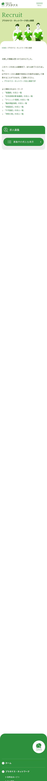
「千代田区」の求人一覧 (13, 110)
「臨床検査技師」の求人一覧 (15, 103)
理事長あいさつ (13, 777)
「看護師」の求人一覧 (13, 93)
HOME (4, 48)
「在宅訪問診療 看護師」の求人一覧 (18, 96)
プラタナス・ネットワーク (17, 771)
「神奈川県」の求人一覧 (13, 114)
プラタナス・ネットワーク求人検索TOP (20, 81)
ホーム (8, 763)
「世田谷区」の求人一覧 (13, 107)
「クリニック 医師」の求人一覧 (16, 100)
